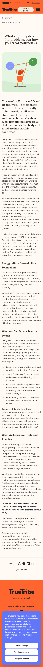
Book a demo (25, 9)
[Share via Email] (32, 563)
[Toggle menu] (38, 9)
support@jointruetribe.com (21, 606)
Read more (36, 3)
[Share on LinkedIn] (28, 563)
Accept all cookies (21, 659)
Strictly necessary (21, 652)
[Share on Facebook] (23, 563)
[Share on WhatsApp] (19, 563)
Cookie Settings (21, 646)
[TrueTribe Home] (10, 9)
